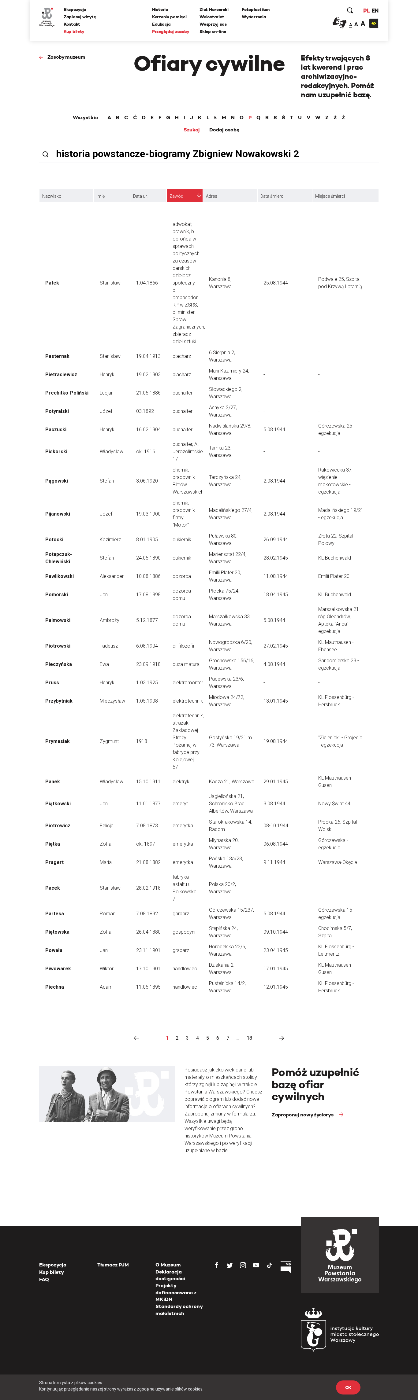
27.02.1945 (275, 646)
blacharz (182, 356)
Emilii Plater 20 (333, 576)
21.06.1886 (148, 393)
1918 (141, 741)
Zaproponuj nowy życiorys (303, 1115)
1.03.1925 (147, 682)
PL (366, 10)
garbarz (181, 914)
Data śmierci (272, 196)
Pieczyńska (58, 664)
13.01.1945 (275, 701)
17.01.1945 (275, 969)
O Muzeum (168, 1265)
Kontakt (72, 24)
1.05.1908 (147, 701)
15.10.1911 (148, 782)
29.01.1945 (275, 782)
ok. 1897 (145, 844)
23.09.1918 (148, 664)
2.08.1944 (274, 481)
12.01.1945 (275, 987)
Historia (160, 9)
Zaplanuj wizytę (80, 17)
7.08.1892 (147, 914)
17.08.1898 (148, 594)
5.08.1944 (274, 429)
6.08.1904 (147, 646)
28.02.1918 (148, 888)
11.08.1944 (275, 576)
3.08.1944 (274, 804)
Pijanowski (57, 514)
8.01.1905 (147, 539)
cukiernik (182, 539)
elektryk (181, 782)
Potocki (54, 539)
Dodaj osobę (224, 129)
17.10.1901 (148, 969)
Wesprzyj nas (213, 24)
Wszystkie (85, 117)
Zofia (105, 844)
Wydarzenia (254, 17)
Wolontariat (212, 17)
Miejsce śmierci (330, 196)
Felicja (107, 826)
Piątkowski (58, 804)
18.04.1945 (275, 594)
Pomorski (56, 594)
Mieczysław (112, 701)
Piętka (52, 844)
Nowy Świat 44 (334, 804)
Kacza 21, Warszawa (231, 782)
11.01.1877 (148, 804)
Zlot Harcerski (214, 9)
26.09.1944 (275, 539)
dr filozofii (183, 646)
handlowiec (185, 969)
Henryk (107, 374)
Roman (107, 914)
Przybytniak (59, 701)
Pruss (52, 682)
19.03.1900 (148, 514)
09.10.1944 (275, 932)
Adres (211, 196)
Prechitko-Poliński (66, 393)
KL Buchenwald (334, 558)
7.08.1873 (147, 826)
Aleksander (112, 576)
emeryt (180, 804)
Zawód (176, 196)
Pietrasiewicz (61, 374)
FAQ (44, 1279)
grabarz (181, 950)
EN (375, 10)
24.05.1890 (148, 558)
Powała (53, 950)
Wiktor (107, 969)
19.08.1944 (275, 741)
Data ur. (140, 196)
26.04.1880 (148, 932)
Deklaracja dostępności (170, 1275)
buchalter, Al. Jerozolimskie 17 (188, 451)
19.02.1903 (148, 374)
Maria (106, 862)
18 (249, 1038)
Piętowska (57, 932)
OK (348, 1387)
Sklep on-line (213, 31)
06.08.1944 (275, 844)
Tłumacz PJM (113, 1265)
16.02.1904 (148, 429)
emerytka (183, 826)
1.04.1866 (147, 283)
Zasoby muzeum (66, 57)
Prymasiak (57, 741)
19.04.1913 (148, 356)
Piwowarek (58, 969)
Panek (52, 782)
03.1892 (145, 411)
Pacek (52, 888)
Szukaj (192, 129)
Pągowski (56, 481)
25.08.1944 (275, 283)
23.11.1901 (148, 950)
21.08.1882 (148, 862)
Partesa (54, 914)
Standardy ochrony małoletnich (179, 1309)
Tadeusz (109, 646)
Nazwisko (52, 196)
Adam (106, 987)
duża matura (186, 664)
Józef (106, 411)
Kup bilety (74, 31)
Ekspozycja (75, 9)
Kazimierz (110, 539)
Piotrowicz (57, 826)
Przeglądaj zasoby (170, 31)
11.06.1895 (148, 987)
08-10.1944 (275, 826)
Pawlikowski (59, 576)
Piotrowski (57, 646)
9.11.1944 (274, 862)
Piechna (54, 987)
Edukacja (161, 24)
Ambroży (109, 620)
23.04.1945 (275, 950)
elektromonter (188, 682)
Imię (101, 196)
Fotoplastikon (255, 9)
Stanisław (110, 283)
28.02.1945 (275, 558)
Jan (104, 594)
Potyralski (57, 411)
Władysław (111, 451)
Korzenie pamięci (169, 17)
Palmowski (57, 620)
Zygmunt (109, 741)
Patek (52, 283)
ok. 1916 (145, 451)
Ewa (104, 664)
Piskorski (56, 451)
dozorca (182, 576)
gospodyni (184, 932)
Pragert (54, 862)
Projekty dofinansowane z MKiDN (175, 1292)
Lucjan (107, 393)
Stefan (107, 481)
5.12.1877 (147, 620)
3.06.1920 (147, 481)
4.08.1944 (274, 664)
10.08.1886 (148, 576)
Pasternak (57, 356)
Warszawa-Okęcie (337, 862)
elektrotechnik (188, 701)
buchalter (182, 393)
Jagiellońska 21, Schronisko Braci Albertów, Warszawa (231, 803)
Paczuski (55, 429)
